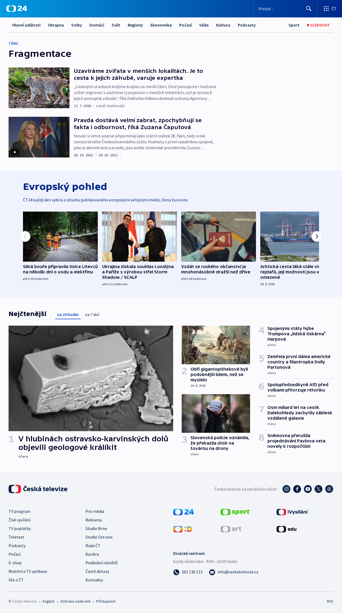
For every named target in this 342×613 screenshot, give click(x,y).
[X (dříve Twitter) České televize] (318, 489)
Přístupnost (105, 601)
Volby (76, 25)
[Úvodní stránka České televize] (38, 489)
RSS (330, 601)
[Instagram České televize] (286, 489)
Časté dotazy (97, 571)
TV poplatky (20, 528)
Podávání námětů (102, 562)
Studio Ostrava (99, 537)
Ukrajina (56, 25)
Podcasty (247, 25)
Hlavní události (26, 25)
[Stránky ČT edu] (286, 528)
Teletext (16, 537)
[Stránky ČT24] (183, 511)
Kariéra (92, 554)
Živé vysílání (19, 519)
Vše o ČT (16, 579)
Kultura (223, 25)
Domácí (97, 25)
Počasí (185, 25)
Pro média (95, 511)
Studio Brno (96, 528)
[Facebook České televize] (297, 489)
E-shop (15, 562)
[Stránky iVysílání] (292, 511)
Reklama (94, 519)
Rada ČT (93, 545)
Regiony (135, 25)
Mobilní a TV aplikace (28, 571)
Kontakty (94, 579)
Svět (116, 25)
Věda (204, 25)
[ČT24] (16, 8)
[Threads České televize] (329, 489)
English (48, 601)
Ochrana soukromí (75, 601)
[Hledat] (308, 8)
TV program (19, 511)
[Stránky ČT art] (231, 528)
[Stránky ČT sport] (235, 511)
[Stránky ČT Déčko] (182, 528)
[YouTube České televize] (308, 489)
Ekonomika (161, 25)
